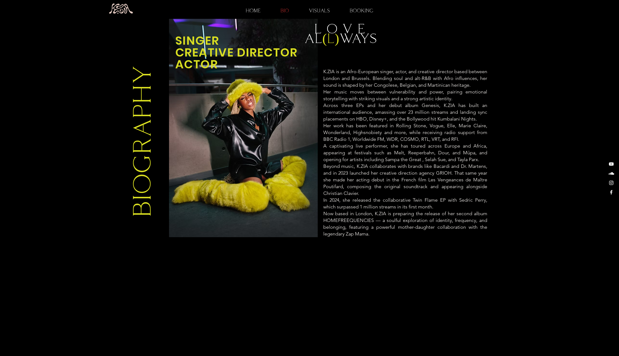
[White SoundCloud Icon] (611, 173)
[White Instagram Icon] (611, 183)
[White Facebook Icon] (611, 192)
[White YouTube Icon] (611, 164)
